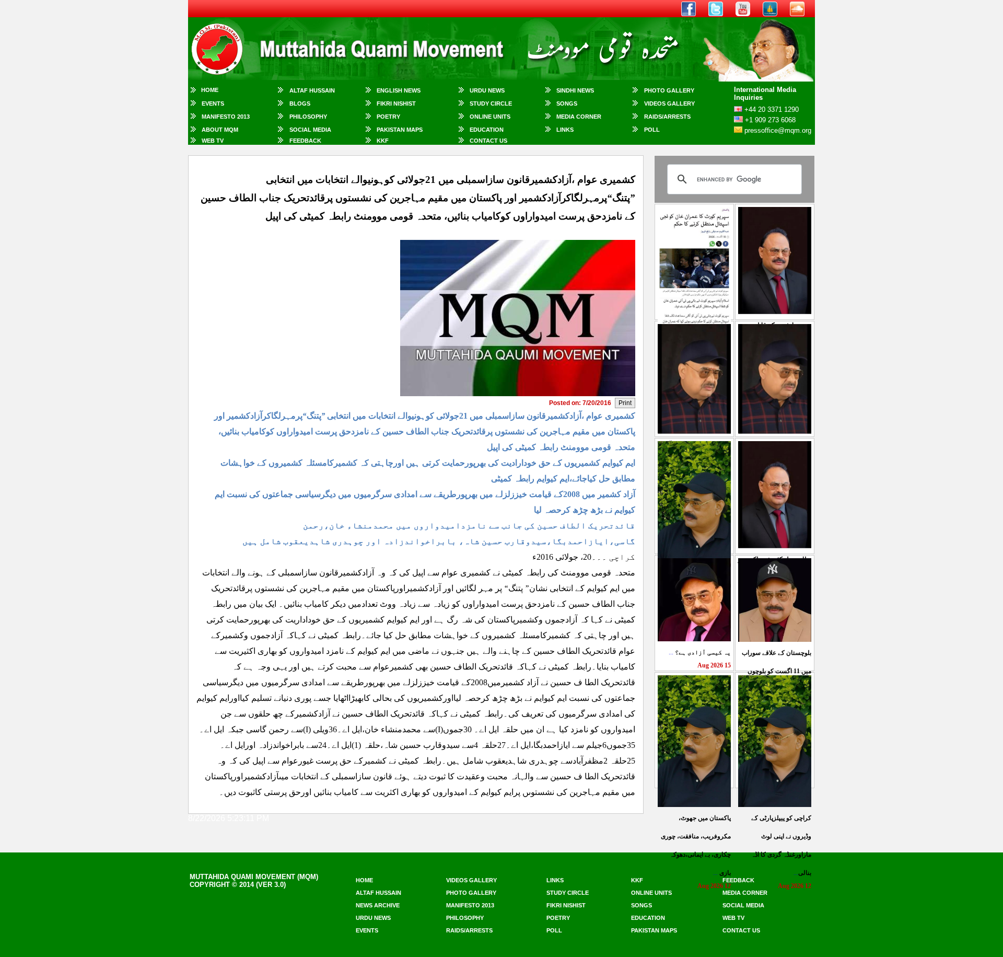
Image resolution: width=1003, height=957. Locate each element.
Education (487, 129)
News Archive (378, 905)
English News (399, 90)
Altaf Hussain (312, 90)
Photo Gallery (669, 90)
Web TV (213, 140)
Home (209, 90)
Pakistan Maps (400, 129)
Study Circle (491, 103)
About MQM (220, 129)
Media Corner (578, 116)
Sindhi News (575, 90)
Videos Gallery (669, 103)
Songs (566, 103)
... (700, 652)
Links (565, 129)
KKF (383, 140)
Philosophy (308, 116)
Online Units (490, 116)
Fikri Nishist (396, 103)
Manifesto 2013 (226, 116)
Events (213, 103)
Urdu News (487, 90)
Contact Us (488, 140)
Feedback (305, 140)
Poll (652, 129)
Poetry (388, 116)
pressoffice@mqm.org (777, 130)
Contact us (741, 930)
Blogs (299, 103)
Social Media (310, 129)
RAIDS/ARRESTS (667, 116)
